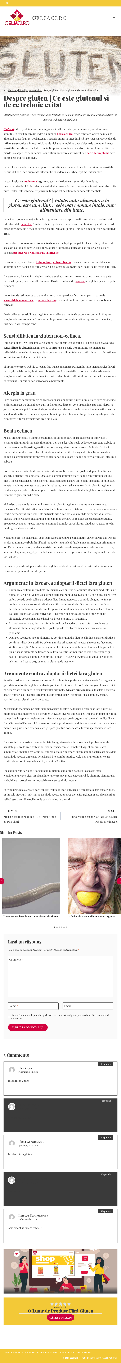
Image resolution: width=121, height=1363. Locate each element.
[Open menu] (114, 17)
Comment (16, 959)
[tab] (54, 927)
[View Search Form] (6, 3)
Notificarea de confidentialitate (41, 1353)
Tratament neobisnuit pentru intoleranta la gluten (30, 916)
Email (68, 1006)
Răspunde (105, 1063)
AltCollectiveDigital (107, 1358)
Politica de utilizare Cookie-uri (75, 1353)
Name (13, 1006)
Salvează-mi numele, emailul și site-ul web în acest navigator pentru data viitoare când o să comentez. (60, 1017)
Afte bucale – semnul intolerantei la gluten (92, 916)
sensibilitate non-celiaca (18, 300)
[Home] (5, 90)
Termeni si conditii (14, 1353)
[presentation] (31, 876)
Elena (22, 1068)
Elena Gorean (27, 1105)
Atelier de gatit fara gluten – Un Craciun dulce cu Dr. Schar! (30, 816)
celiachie (26, 224)
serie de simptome (97, 153)
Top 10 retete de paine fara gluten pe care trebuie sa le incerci (93, 816)
